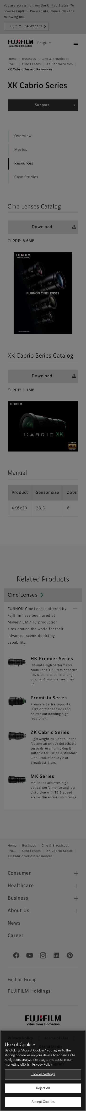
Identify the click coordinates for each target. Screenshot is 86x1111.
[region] (43, 1071)
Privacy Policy (42, 1064)
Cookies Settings (43, 1074)
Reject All (43, 1088)
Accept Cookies (43, 1102)
